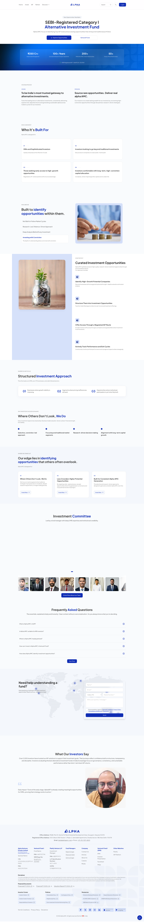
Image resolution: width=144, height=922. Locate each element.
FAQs (99, 865)
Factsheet (101, 862)
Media (84, 864)
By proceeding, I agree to (95, 710)
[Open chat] (139, 917)
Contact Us (85, 852)
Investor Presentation (102, 858)
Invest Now (25, 493)
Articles (84, 855)
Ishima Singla (70, 858)
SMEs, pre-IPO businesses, (36, 381)
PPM (99, 854)
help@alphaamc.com (65, 841)
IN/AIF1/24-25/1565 (37, 861)
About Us (84, 858)
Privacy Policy (117, 710)
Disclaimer (106, 711)
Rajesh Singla (70, 852)
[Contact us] (116, 5)
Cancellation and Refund (95, 711)
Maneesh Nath (70, 855)
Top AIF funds (60, 32)
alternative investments (45, 100)
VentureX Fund (85, 38)
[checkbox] (87, 710)
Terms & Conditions (107, 710)
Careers (84, 861)
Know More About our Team (72, 596)
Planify (115, 852)
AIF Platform (117, 855)
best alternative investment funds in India (63, 761)
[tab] (69, 572)
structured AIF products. (81, 269)
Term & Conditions (24, 910)
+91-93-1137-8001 (84, 841)
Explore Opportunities (60, 38)
